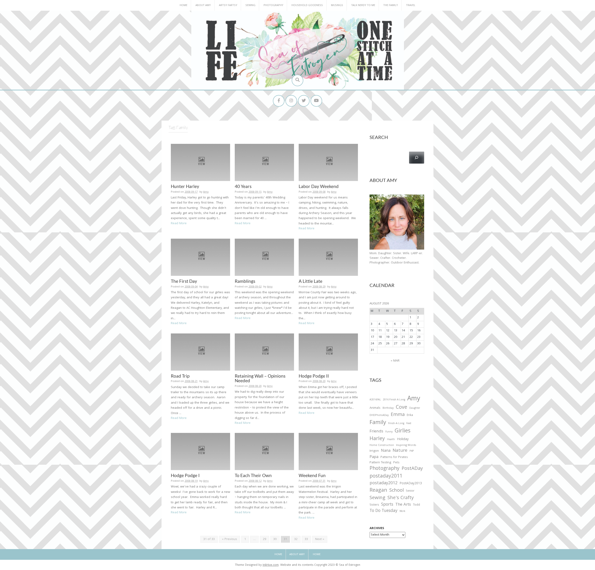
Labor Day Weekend (319, 186)
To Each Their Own (253, 475)
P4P (412, 451)
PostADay (412, 468)
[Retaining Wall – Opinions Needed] (264, 352)
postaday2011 (386, 476)
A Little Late (310, 281)
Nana (385, 451)
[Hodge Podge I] (200, 451)
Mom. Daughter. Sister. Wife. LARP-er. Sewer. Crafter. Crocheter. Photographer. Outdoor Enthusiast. (396, 258)
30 (275, 539)
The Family (390, 5)
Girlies (402, 431)
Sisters (374, 505)
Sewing (250, 5)
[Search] (416, 158)
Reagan (378, 490)
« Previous (229, 539)
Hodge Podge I (185, 475)
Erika (410, 415)
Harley (377, 439)
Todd (416, 505)
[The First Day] (200, 257)
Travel (410, 5)
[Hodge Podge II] (328, 352)
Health (391, 440)
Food (408, 423)
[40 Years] (264, 162)
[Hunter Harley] (200, 162)
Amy (206, 192)
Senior (410, 491)
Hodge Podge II (314, 376)
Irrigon (374, 451)
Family (378, 423)
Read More (179, 223)
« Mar (395, 360)
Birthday (388, 408)
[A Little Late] (328, 257)
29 (264, 539)
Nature (400, 451)
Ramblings (245, 281)
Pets (396, 463)
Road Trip (180, 376)
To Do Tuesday (383, 511)
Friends (376, 432)
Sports (387, 505)
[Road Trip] (200, 352)
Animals (375, 408)
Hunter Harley (185, 186)
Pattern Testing (380, 463)
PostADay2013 (411, 483)
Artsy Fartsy (228, 5)
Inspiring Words (406, 445)
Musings (337, 5)
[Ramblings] (264, 257)
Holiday (403, 439)
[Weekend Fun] (328, 451)
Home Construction (382, 446)
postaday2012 (383, 483)
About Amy (203, 5)
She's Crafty (400, 498)
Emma (398, 415)
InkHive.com (271, 565)
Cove (401, 408)
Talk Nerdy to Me (363, 5)
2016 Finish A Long (394, 400)
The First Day (184, 281)
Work (402, 512)
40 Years (243, 186)
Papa (374, 457)
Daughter (414, 408)
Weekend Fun (312, 475)
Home (183, 5)
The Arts (403, 505)
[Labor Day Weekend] (328, 162)
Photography (273, 5)
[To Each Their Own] (264, 451)
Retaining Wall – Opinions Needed (260, 378)
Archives (377, 528)
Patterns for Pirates (394, 457)
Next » (319, 539)
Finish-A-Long (396, 423)
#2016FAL (375, 400)
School (396, 490)
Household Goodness (307, 5)
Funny (389, 432)
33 (306, 539)
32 (296, 539)
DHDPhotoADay (379, 415)
